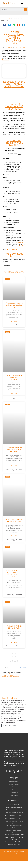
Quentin (14, 857)
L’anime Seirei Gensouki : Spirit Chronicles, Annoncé (14, 377)
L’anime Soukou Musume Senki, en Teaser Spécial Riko (14, 305)
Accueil (2, 18)
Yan (21, 857)
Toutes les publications (9, 725)
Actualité (7, 18)
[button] (22, 3)
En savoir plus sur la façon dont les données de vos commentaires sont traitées (13, 675)
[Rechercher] (25, 9)
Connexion (23, 667)
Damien (17, 857)
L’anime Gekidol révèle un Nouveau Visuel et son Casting (14, 449)
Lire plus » (14, 321)
